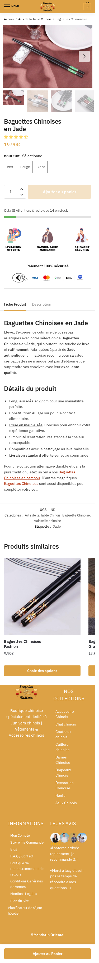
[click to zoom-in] (49, 56)
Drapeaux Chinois (63, 773)
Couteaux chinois (63, 734)
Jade (57, 526)
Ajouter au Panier (48, 953)
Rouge (25, 167)
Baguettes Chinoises (21, 483)
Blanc (40, 167)
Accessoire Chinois (64, 714)
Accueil (9, 19)
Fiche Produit (15, 304)
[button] (84, 56)
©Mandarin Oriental (47, 934)
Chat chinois (65, 724)
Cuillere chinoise (62, 747)
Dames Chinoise (62, 760)
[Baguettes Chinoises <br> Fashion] (42, 596)
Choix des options (42, 670)
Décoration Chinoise (64, 785)
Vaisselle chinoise (47, 521)
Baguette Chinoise (76, 515)
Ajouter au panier (59, 191)
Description (41, 304)
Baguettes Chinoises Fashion (22, 644)
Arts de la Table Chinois (34, 19)
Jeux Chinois (66, 803)
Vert (10, 167)
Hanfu (60, 795)
